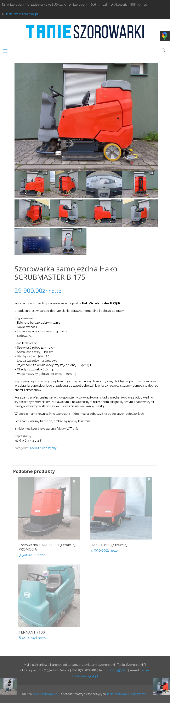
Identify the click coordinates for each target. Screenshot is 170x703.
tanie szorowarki (118, 694)
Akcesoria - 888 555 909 (130, 4)
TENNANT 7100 (32, 632)
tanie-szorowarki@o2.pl (22, 14)
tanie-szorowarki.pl (45, 694)
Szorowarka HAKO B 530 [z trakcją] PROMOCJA (47, 547)
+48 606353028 (116, 670)
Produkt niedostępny (43, 448)
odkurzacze (138, 694)
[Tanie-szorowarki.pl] (85, 32)
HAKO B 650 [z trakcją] (109, 544)
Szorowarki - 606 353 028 (90, 4)
